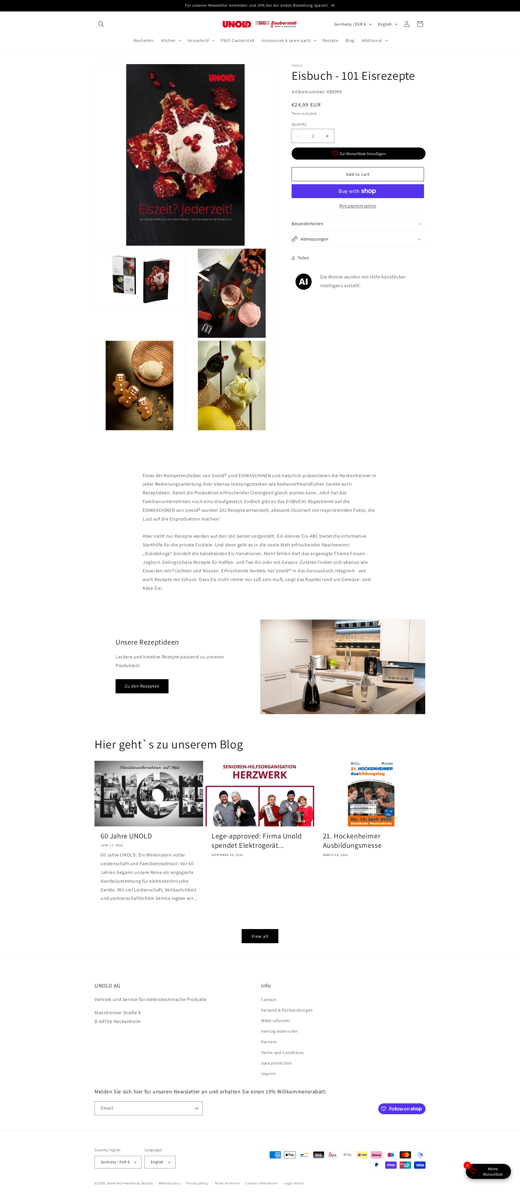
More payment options (357, 205)
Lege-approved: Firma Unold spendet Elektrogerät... (257, 840)
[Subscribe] (196, 1108)
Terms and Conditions (282, 1052)
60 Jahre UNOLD (126, 836)
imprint (268, 1073)
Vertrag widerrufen (279, 1031)
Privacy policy (197, 1183)
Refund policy (169, 1183)
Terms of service (227, 1183)
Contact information (262, 1183)
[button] (101, 24)
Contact (269, 999)
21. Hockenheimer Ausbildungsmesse (352, 840)
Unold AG (114, 1183)
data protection (276, 1063)
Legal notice (293, 1183)
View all (260, 936)
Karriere (269, 1041)
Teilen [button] (303, 257)
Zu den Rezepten (142, 686)
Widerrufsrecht (275, 1020)
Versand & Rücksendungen (287, 1010)
